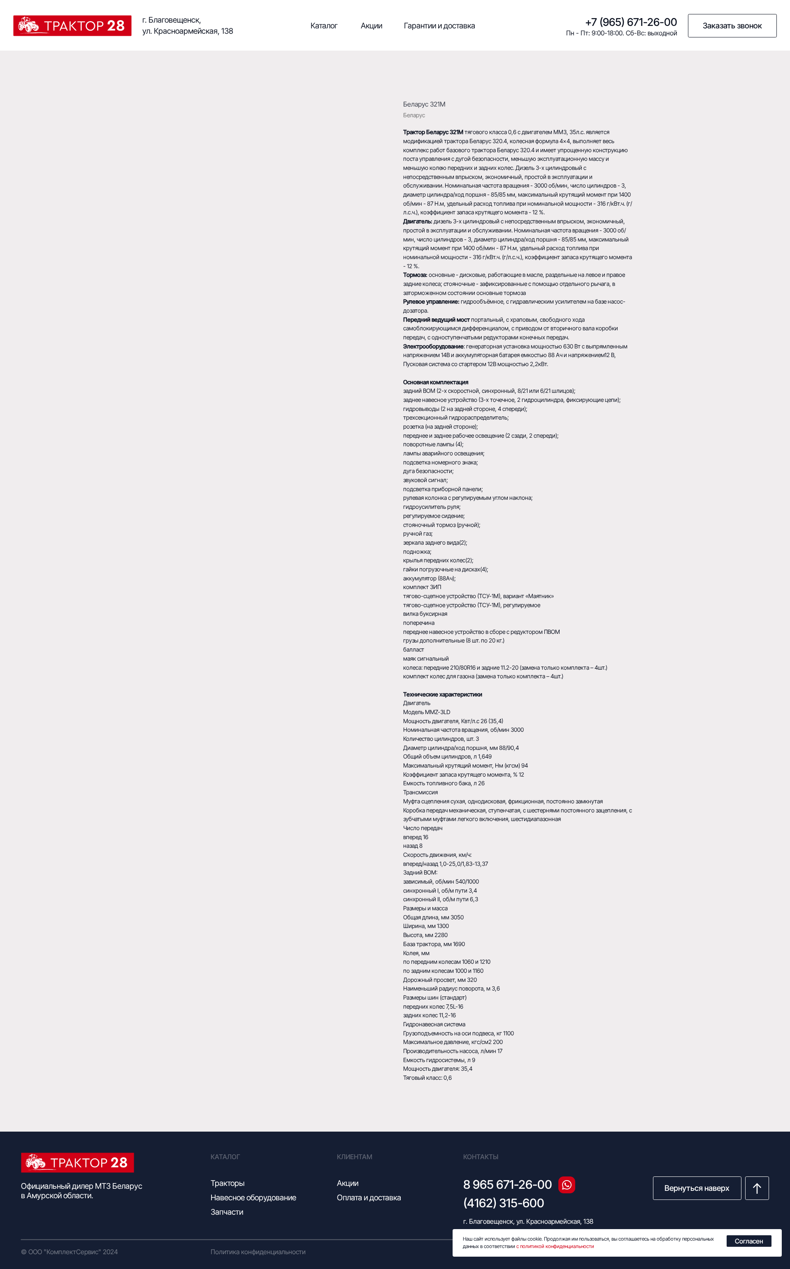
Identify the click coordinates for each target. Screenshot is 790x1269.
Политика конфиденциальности (258, 1252)
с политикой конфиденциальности (555, 1246)
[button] (732, 26)
